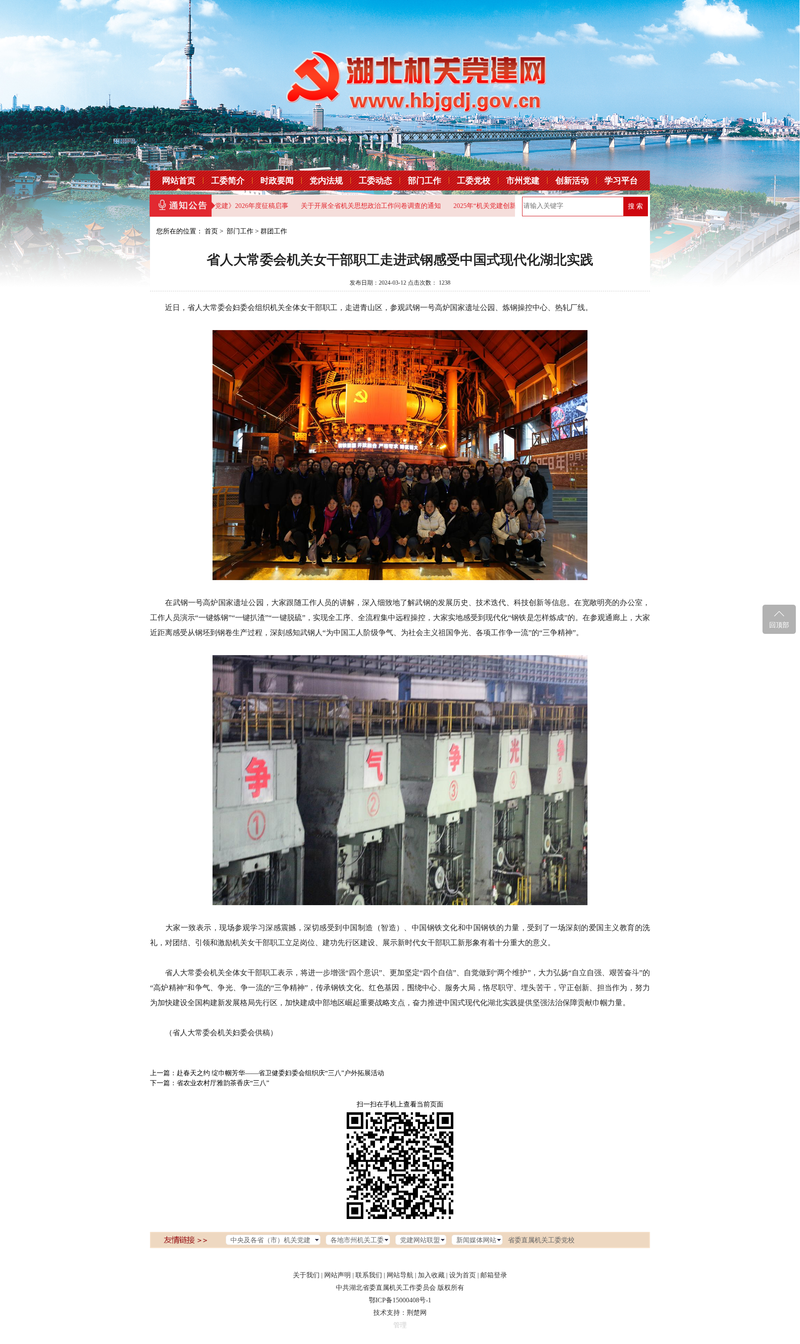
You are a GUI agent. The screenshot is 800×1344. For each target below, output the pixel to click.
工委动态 (375, 180)
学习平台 (621, 180)
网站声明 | (339, 1275)
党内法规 (326, 180)
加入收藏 (431, 1275)
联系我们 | (370, 1275)
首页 (211, 231)
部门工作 (424, 180)
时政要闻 (277, 180)
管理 (400, 1325)
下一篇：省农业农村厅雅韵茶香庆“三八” (209, 1082)
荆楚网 (417, 1312)
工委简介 (228, 180)
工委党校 (473, 180)
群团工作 (273, 231)
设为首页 (462, 1275)
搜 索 (635, 206)
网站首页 (178, 180)
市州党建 (523, 180)
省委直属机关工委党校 (541, 1240)
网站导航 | (401, 1275)
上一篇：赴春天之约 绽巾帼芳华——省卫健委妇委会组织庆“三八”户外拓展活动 (267, 1072)
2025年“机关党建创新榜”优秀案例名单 (465, 205)
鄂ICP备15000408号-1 (400, 1300)
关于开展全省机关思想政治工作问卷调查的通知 (326, 205)
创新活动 (572, 180)
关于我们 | (307, 1275)
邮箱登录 (493, 1275)
